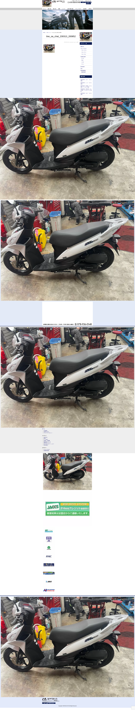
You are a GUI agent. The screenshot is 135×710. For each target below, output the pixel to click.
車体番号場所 (83, 56)
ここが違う (46, 439)
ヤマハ (82, 64)
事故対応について (47, 442)
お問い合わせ (46, 431)
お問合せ (90, 8)
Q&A (81, 68)
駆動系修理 (83, 72)
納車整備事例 (83, 70)
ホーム (44, 8)
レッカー (63, 8)
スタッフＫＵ (83, 50)
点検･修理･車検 (70, 8)
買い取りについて (47, 441)
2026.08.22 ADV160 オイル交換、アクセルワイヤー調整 (86, 90)
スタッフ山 (83, 54)
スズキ (82, 62)
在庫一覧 (49, 8)
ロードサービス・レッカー (49, 443)
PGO (82, 60)
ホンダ (82, 58)
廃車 (59, 8)
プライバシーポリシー (48, 432)
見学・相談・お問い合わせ (49, 703)
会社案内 (84, 8)
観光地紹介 (83, 66)
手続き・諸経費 (47, 440)
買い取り (54, 8)
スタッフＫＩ (83, 52)
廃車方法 (82, 46)
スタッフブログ (78, 8)
